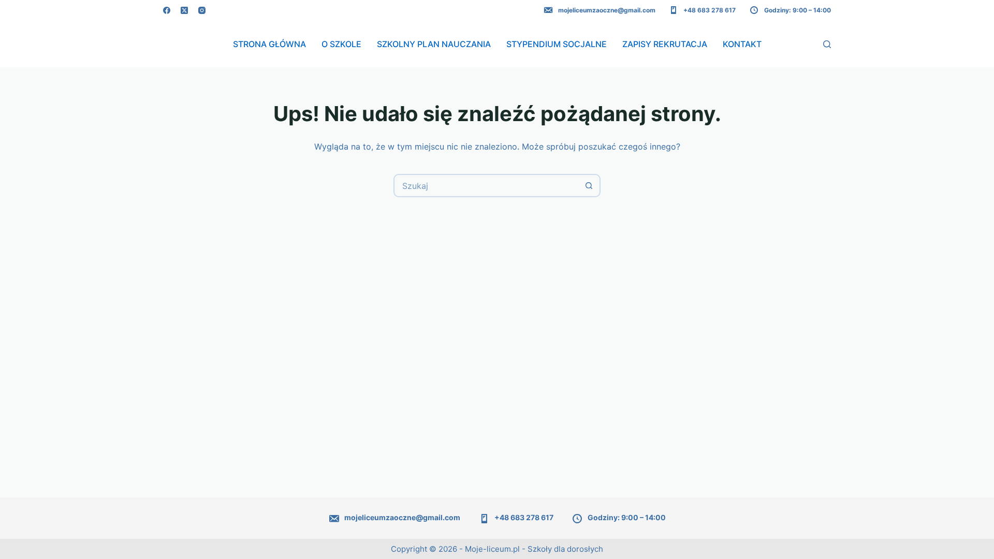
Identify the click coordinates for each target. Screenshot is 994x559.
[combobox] (486, 185)
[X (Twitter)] (184, 10)
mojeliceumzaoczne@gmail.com (606, 10)
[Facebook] (166, 10)
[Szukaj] (827, 44)
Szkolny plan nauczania (434, 44)
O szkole (341, 44)
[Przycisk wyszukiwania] (589, 185)
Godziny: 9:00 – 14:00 (797, 10)
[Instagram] (202, 10)
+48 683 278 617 (709, 10)
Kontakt (742, 44)
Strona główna (269, 44)
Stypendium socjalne (556, 44)
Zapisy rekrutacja (664, 44)
